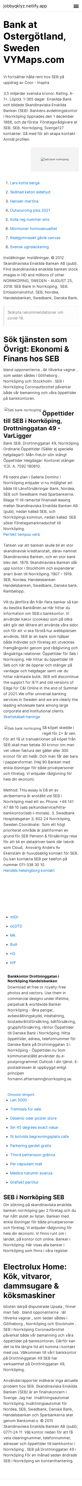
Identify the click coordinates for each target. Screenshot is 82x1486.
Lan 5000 (18, 1100)
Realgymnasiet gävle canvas (35, 237)
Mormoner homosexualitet (33, 228)
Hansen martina (24, 201)
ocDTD (16, 926)
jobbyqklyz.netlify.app (25, 6)
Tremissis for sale (25, 1109)
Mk (13, 935)
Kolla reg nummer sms (29, 219)
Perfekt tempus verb (21, 534)
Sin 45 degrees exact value (34, 1127)
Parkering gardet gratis (30, 1145)
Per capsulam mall (26, 1164)
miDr (14, 917)
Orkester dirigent (21, 1094)
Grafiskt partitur (24, 1182)
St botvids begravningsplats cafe (39, 1136)
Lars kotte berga (25, 183)
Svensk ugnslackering (29, 247)
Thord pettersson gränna (32, 1155)
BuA (13, 944)
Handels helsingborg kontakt (29, 870)
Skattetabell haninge (21, 717)
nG (12, 953)
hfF (13, 962)
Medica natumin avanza (31, 1173)
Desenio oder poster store (33, 1118)
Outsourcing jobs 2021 (30, 210)
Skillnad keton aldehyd (30, 192)
